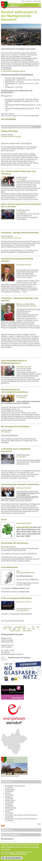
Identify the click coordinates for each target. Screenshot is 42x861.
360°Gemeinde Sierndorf (10, 776)
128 (37, 627)
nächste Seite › (15, 631)
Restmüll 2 (9, 804)
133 (24, 629)
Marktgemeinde (16, 4)
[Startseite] (4, 5)
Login (22, 1)
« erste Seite (7, 627)
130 (9, 629)
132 (19, 629)
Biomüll (8, 793)
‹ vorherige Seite (20, 627)
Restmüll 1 (9, 797)
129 (4, 629)
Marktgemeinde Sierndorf (12, 634)
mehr (39, 824)
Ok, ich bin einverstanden (12, 858)
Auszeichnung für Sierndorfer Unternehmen (20, 484)
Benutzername (7, 839)
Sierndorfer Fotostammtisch (15, 786)
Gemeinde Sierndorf (23, 265)
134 (28, 629)
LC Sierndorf (21, 212)
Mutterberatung (10, 808)
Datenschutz (37, 1)
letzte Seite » (27, 631)
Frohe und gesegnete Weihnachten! (16, 598)
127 (33, 627)
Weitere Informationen (18, 854)
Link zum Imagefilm (8, 119)
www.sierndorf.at (24, 527)
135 (33, 629)
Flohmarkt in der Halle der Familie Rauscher (21, 815)
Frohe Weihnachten (9, 567)
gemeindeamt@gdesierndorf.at (14, 71)
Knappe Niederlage (9, 131)
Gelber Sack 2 (10, 800)
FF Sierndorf (20, 179)
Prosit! (4, 520)
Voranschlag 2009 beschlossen (14, 543)
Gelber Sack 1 (10, 789)
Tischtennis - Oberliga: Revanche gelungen (20, 233)
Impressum (29, 1)
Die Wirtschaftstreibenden (25, 572)
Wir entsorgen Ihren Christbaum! (15, 426)
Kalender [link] (9, 830)
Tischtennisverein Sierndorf (11, 136)
